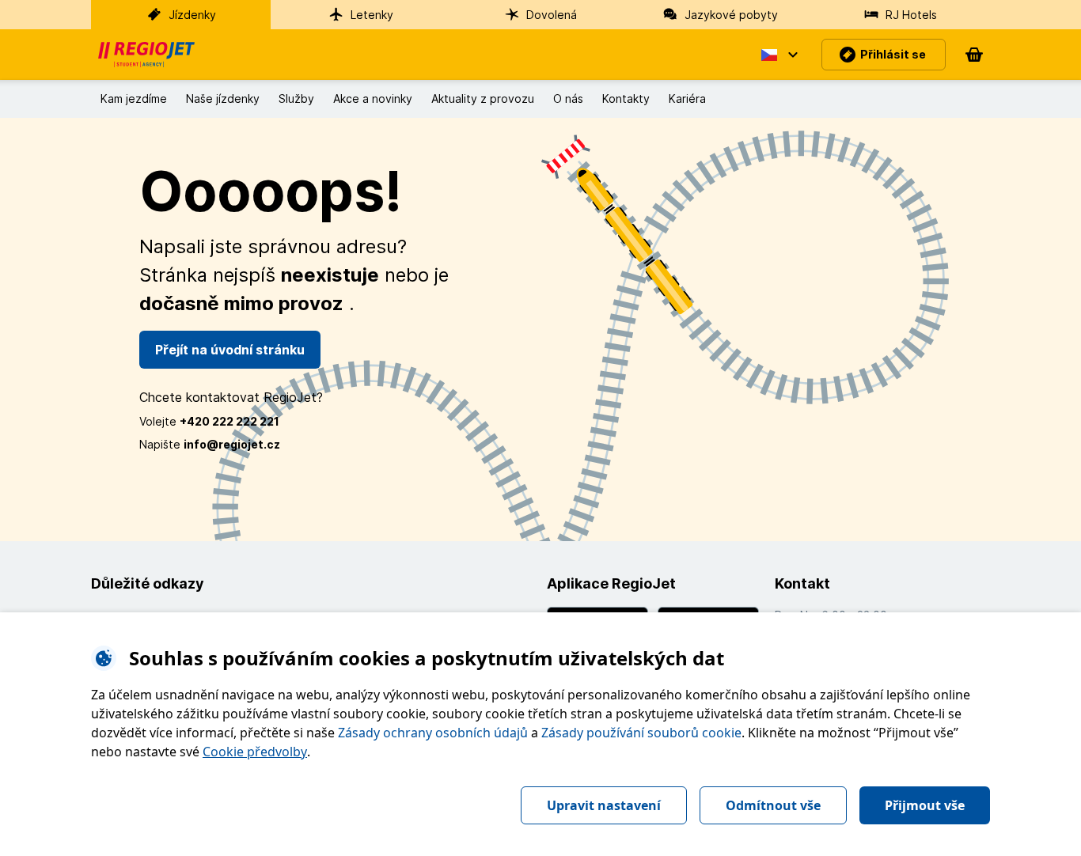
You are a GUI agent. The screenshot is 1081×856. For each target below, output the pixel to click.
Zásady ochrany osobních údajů (433, 732)
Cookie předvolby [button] (255, 751)
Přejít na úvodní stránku (230, 350)
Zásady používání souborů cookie (641, 732)
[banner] (146, 54)
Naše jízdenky (223, 98)
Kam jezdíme (134, 98)
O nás (568, 98)
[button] (778, 54)
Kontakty (626, 98)
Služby (296, 98)
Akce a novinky (372, 98)
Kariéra (687, 98)
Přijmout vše (925, 805)
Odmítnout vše (773, 805)
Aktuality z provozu (482, 98)
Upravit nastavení (604, 805)
